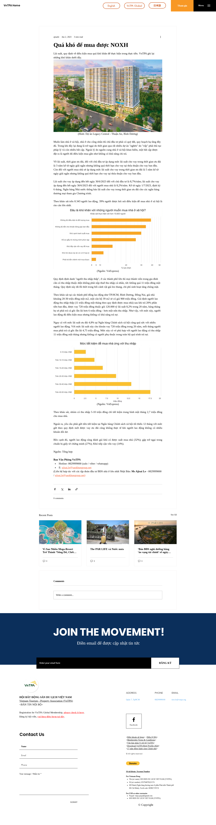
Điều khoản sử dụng (135, 737)
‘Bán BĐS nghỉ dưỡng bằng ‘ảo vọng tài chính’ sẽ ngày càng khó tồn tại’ (153, 551)
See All (174, 515)
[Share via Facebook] (54, 489)
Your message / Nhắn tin (29, 774)
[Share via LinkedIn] (69, 489)
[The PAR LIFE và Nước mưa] (108, 532)
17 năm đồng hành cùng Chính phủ (141, 749)
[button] (201, 5)
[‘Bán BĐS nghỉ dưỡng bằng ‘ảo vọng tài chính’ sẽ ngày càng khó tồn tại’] (155, 532)
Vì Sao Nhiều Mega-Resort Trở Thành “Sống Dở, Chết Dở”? (58, 551)
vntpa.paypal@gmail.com (143, 796)
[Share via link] (76, 489)
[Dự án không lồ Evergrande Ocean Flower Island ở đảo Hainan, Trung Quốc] (60, 532)
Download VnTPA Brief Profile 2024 (142, 746)
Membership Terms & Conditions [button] (141, 740)
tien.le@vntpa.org (179, 699)
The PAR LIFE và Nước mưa (107, 549)
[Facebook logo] (134, 720)
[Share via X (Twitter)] (62, 489)
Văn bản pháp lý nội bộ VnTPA (140, 743)
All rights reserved (135, 754)
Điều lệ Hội (152, 737)
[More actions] (160, 37)
